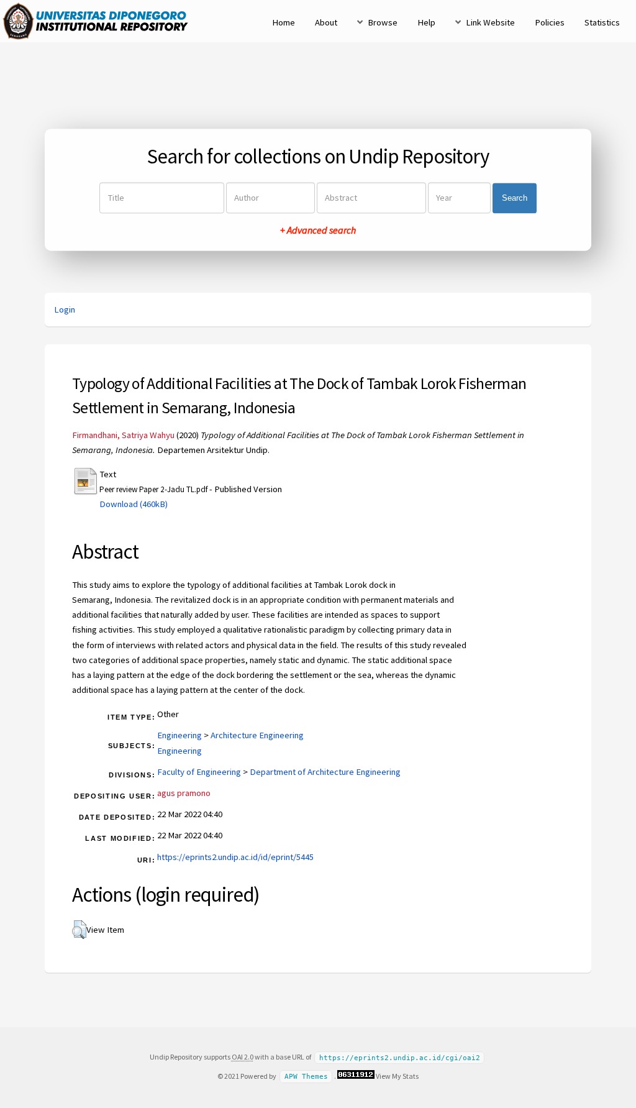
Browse (383, 22)
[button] (79, 929)
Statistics (602, 22)
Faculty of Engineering (199, 771)
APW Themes (306, 1077)
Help (426, 22)
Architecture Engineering (257, 735)
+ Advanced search (318, 230)
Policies (550, 22)
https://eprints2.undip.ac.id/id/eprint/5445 (235, 857)
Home (283, 22)
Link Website (490, 22)
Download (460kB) (133, 504)
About (326, 22)
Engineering (179, 735)
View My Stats (397, 1076)
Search (514, 198)
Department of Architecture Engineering (325, 771)
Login (64, 309)
